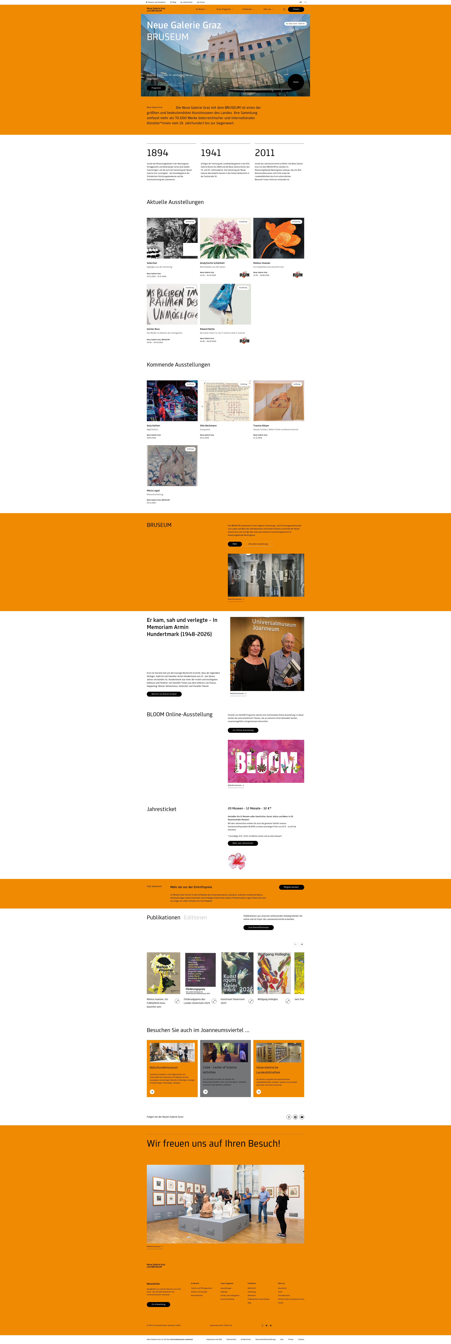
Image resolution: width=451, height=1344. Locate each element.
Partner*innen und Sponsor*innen (291, 1299)
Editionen (195, 918)
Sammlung (252, 1292)
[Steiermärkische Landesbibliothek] (258, 1091)
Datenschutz (231, 1339)
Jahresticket (187, 2)
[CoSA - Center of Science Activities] (205, 1091)
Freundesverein (284, 1296)
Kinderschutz (246, 1339)
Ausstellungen (226, 1288)
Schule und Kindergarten (230, 1296)
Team (280, 1292)
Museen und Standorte (156, 2)
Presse (202, 2)
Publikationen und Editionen (259, 1299)
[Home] (156, 9)
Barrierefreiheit (197, 1296)
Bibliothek (252, 1296)
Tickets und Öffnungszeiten (201, 1288)
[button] (201, 9)
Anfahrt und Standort (199, 1292)
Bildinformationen (235, 599)
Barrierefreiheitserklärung (265, 1339)
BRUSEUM (252, 1288)
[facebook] (289, 1117)
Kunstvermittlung (227, 1299)
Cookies (301, 1339)
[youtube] (301, 1117)
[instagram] (295, 1117)
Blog (174, 2)
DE (301, 2)
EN (305, 2)
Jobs (282, 1339)
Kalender (224, 1292)
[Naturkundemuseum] (152, 1091)
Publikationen (163, 918)
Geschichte (282, 1288)
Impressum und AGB (214, 1339)
